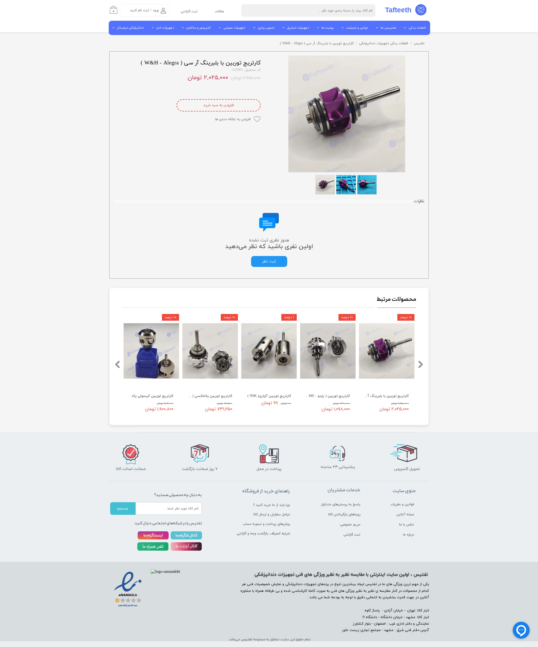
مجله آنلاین (405, 514)
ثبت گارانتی (189, 11)
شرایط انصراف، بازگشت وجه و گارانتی (269, 533)
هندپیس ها (388, 27)
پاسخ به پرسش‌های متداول (340, 504)
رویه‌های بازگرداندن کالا (344, 514)
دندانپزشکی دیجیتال (130, 27)
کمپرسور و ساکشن (198, 27)
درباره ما (408, 534)
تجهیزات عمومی (234, 27)
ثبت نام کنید (139, 10)
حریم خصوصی (350, 524)
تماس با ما (406, 524)
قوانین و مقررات (402, 504)
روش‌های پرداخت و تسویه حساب (269, 524)
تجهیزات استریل (298, 27)
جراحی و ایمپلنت (357, 27)
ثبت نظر (269, 261)
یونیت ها (327, 27)
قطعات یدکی (417, 27)
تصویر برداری (266, 27)
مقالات (219, 11)
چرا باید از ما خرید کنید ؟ (271, 505)
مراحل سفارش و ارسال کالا (271, 514)
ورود (156, 10)
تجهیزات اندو (165, 27)
